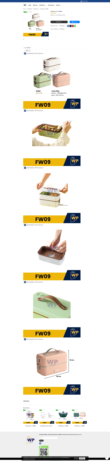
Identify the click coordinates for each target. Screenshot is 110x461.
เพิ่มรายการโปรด (54, 25)
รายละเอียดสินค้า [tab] (27, 47)
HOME (29, 5)
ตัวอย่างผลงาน (51, 5)
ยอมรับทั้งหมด (82, 458)
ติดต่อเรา (58, 5)
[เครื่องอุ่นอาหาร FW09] (36, 24)
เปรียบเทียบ (62, 25)
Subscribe (41, 440)
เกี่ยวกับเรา (35, 5)
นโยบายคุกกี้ (33, 459)
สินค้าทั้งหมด (42, 5)
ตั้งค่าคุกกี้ (76, 458)
